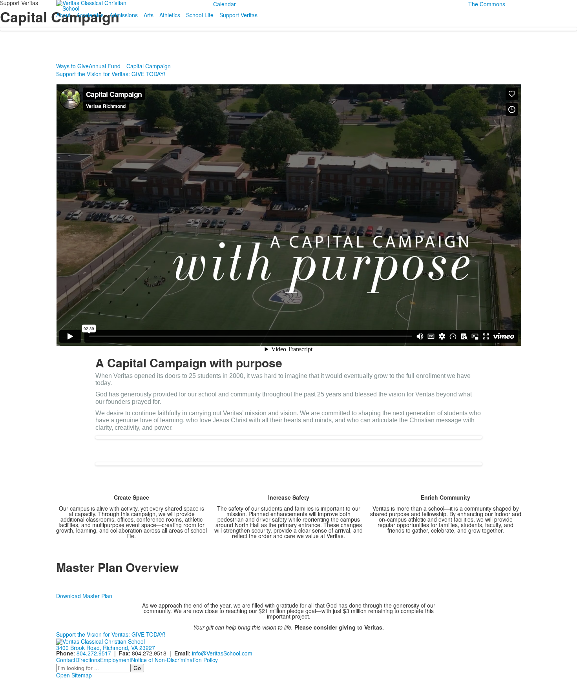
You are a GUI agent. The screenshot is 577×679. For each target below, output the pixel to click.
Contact (65, 660)
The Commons (486, 4)
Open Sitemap (74, 675)
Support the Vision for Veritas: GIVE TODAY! (110, 74)
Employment (115, 660)
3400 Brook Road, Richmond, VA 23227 (105, 648)
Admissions (124, 15)
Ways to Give (72, 66)
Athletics (169, 15)
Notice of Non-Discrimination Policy (174, 660)
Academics (90, 15)
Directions (87, 660)
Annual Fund (105, 66)
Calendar (224, 4)
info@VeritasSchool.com (222, 653)
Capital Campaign (148, 66)
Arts (148, 15)
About (63, 15)
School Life (200, 15)
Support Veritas (238, 15)
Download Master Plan (84, 596)
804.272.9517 (94, 653)
